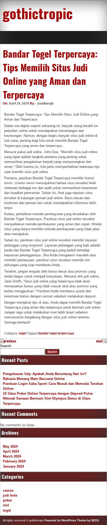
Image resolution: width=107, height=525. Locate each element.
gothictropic (38, 13)
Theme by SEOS (88, 520)
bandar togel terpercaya (56, 333)
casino (8, 490)
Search (5, 346)
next (101, 341)
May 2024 (10, 446)
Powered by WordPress (60, 520)
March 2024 (12, 456)
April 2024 (11, 451)
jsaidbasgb (45, 103)
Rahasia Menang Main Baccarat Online (34, 379)
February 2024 (14, 461)
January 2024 (13, 466)
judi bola (10, 495)
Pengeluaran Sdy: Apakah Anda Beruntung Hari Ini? (44, 374)
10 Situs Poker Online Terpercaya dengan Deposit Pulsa (48, 393)
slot (6, 505)
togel (22, 333)
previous (8, 341)
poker (7, 500)
